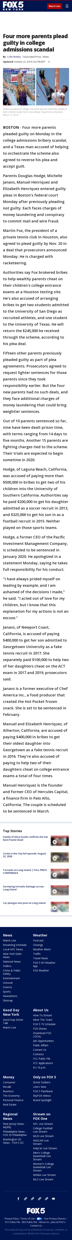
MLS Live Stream (43, 1179)
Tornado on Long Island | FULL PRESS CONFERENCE (25, 871)
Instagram (25, 1199)
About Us (40, 1010)
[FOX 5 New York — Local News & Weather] (13, 5)
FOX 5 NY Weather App (44, 964)
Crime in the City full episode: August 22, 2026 (24, 855)
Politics (7, 966)
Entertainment (11, 978)
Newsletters (10, 996)
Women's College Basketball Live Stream (43, 1167)
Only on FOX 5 (44, 1077)
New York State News (12, 955)
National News (12, 961)
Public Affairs (40, 1045)
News (46, 56)
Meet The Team (42, 1019)
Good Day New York (11, 1012)
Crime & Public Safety (11, 972)
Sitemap (8, 1000)
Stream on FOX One (41, 1116)
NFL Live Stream (43, 1124)
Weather (40, 935)
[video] (60, 840)
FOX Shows (40, 1028)
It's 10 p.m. (39, 1067)
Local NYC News (13, 949)
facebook (18, 1199)
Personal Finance (13, 1100)
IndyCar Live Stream (45, 1148)
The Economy (11, 1095)
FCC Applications (43, 1063)
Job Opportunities (43, 1041)
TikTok (32, 1199)
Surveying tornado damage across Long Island (23, 888)
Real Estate (9, 1104)
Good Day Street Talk (13, 1021)
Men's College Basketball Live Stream (42, 1156)
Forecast (38, 940)
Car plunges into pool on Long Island (24, 903)
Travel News (40, 958)
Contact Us (39, 1049)
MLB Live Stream (43, 1136)
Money (8, 1077)
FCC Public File (41, 1058)
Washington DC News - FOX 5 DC (13, 1141)
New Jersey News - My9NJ (14, 1125)
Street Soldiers (41, 1082)
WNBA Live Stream (44, 1175)
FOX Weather (41, 970)
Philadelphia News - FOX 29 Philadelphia (15, 1133)
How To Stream (42, 1015)
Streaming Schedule (15, 945)
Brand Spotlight (42, 1100)
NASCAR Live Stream (41, 1142)
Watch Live (54, 6)
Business (8, 1091)
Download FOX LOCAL (42, 1034)
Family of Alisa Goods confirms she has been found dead (25, 838)
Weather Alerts (42, 949)
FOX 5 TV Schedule (44, 1024)
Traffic (37, 954)
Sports (7, 991)
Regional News (10, 1116)
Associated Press (32, 56)
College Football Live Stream (42, 1129)
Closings (38, 945)
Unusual (8, 982)
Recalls (7, 1086)
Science (7, 987)
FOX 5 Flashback (43, 1091)
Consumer (9, 1082)
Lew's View (39, 1086)
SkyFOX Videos (42, 1095)
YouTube (39, 1199)
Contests (38, 1054)
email (53, 1199)
